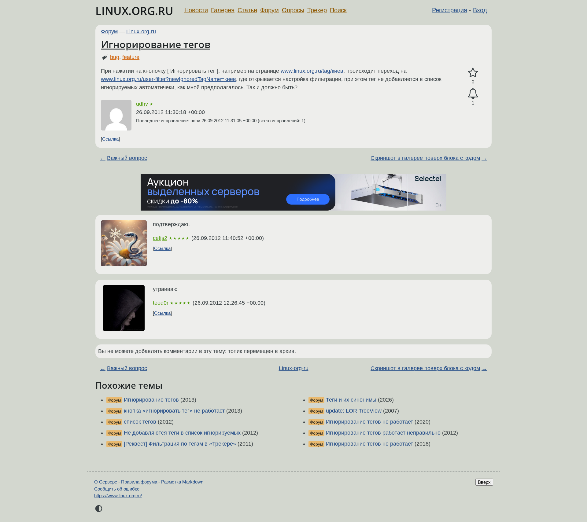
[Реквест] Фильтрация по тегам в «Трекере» (180, 444)
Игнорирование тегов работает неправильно (383, 433)
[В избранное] (473, 73)
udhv (142, 104)
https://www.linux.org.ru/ (118, 495)
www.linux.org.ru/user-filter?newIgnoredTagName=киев (168, 79)
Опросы (293, 10)
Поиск (338, 10)
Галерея (222, 10)
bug (114, 57)
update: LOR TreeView (354, 411)
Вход (480, 10)
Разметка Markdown (182, 481)
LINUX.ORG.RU (134, 10)
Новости (196, 10)
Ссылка (110, 139)
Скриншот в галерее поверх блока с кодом (425, 158)
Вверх (484, 482)
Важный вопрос (127, 158)
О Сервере (105, 481)
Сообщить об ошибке (116, 488)
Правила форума (139, 481)
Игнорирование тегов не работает (369, 422)
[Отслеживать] (473, 93)
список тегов (140, 422)
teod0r (160, 303)
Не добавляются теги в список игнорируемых (182, 433)
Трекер (317, 10)
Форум (269, 10)
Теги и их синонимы (351, 400)
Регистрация (449, 10)
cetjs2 (160, 238)
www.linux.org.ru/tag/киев (312, 71)
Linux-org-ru (141, 31)
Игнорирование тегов (155, 44)
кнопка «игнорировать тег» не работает (174, 411)
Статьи (247, 10)
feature (130, 57)
